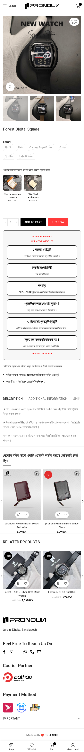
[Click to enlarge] (10, 86)
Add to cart (33, 222)
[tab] (13, 398)
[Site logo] (42, 5)
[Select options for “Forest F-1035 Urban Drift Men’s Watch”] (18, 583)
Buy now (58, 222)
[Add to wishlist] (25, 515)
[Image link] (24, 619)
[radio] (8, 147)
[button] (18, 515)
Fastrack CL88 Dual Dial (62, 591)
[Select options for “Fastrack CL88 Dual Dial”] (58, 583)
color (6, 141)
